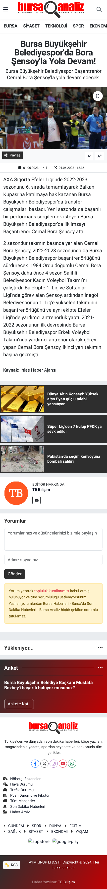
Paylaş (15, 155)
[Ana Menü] (5, 9)
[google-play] (66, 842)
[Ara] (99, 10)
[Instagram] (54, 764)
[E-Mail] (36, 500)
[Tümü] (100, 647)
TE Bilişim (41, 489)
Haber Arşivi (20, 812)
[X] (44, 764)
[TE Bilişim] (16, 492)
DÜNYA (55, 826)
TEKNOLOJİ (56, 25)
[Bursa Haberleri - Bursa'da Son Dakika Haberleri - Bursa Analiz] (51, 9)
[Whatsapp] (72, 764)
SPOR (78, 25)
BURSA (10, 25)
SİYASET (31, 25)
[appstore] (39, 842)
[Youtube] (63, 764)
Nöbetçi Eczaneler (25, 779)
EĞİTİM (75, 826)
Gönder (15, 573)
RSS (14, 865)
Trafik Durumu (22, 790)
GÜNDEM (16, 826)
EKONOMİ (59, 831)
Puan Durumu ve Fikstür (30, 795)
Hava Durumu (21, 784)
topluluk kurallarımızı (52, 591)
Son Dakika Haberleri (27, 806)
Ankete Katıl (19, 703)
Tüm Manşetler (22, 801)
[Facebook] (35, 764)
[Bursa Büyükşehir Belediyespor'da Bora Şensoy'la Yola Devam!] (53, 118)
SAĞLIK (14, 831)
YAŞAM (82, 831)
